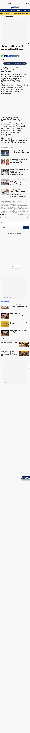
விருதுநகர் (4, 43)
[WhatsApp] (2, 56)
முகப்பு (6, 10)
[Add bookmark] (28, 43)
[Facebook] (8, 56)
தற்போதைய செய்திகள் (16, 10)
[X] (5, 56)
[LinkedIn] (11, 56)
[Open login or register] (29, 3)
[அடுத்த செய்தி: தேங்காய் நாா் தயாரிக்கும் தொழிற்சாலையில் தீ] (29, 366)
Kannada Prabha (15, 1)
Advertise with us (7, 39)
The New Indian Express (6, 1)
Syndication (4, 60)
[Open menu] (1, 3)
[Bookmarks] (26, 3)
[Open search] (3, 4)
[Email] (14, 56)
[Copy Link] (17, 56)
